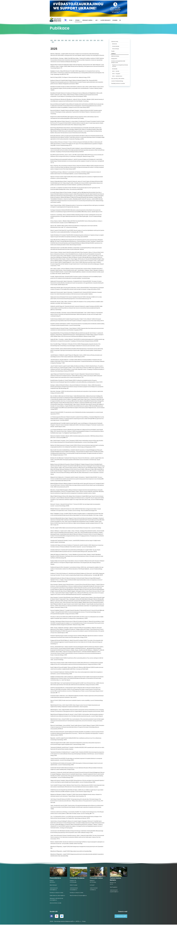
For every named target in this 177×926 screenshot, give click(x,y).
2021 (69, 40)
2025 (55, 40)
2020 (73, 40)
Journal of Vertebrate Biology (117, 81)
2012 (102, 40)
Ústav (70, 20)
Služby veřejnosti (105, 20)
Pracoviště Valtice (96, 878)
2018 (80, 40)
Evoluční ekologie (115, 46)
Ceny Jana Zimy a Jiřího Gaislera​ (117, 78)
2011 (53, 42)
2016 (87, 40)
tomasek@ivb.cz (73, 889)
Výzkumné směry (114, 41)
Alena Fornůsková (74, 895)
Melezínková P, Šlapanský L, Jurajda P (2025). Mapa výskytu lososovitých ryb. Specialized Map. (71, 851)
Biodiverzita (114, 43)
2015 (91, 40)
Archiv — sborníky (115, 71)
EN (120, 20)
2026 (51, 40)
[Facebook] (51, 916)
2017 (84, 40)
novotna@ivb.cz (53, 900)
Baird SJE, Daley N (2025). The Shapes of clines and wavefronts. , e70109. (70, 77)
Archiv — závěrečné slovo (117, 76)
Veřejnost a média (87, 20)
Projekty (112, 51)
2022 (66, 40)
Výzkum (77, 20)
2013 (98, 40)
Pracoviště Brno (55, 878)
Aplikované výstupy (115, 56)
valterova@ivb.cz (61, 895)
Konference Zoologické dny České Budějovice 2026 (118, 61)
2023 (62, 40)
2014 (95, 40)
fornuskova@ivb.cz (82, 895)
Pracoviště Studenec (77, 878)
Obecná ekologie (115, 48)
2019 (77, 40)
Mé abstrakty (114, 68)
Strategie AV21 (114, 58)
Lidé (96, 20)
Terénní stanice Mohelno (115, 879)
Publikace (113, 53)
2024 (59, 40)
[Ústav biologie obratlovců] (55, 20)
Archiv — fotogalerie (116, 73)
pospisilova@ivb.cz (114, 891)
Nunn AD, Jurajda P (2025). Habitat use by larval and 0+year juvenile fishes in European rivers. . (75, 527)
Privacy (84, 921)
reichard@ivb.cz (53, 889)
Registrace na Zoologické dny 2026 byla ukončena (120, 65)
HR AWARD (114, 20)
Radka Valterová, (53, 895)
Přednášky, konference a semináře (118, 83)
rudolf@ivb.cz (93, 889)
